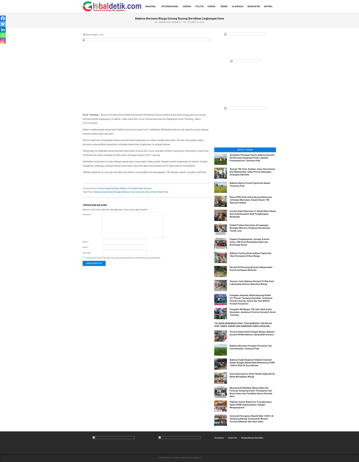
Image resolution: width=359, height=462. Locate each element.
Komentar (87, 214)
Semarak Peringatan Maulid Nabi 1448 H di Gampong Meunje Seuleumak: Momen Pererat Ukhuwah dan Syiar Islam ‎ (251, 419)
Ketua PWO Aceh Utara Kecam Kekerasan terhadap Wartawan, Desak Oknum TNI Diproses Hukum (251, 200)
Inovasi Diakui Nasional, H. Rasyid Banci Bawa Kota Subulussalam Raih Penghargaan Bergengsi (253, 214)
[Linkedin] (3, 29)
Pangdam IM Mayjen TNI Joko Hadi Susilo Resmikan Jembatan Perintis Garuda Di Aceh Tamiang (253, 312)
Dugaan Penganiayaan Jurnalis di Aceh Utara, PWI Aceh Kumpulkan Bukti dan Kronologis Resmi (249, 242)
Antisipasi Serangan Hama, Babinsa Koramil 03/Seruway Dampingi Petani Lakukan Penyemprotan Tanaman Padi (252, 158)
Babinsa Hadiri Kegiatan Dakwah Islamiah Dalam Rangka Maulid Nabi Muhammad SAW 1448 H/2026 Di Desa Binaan (252, 363)
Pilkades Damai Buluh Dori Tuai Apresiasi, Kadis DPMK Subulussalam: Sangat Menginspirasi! (251, 405)
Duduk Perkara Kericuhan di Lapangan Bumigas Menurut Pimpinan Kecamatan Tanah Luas (250, 228)
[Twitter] (3, 24)
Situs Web (87, 253)
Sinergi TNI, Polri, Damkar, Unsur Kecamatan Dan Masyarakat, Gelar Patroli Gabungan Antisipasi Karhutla (252, 172)
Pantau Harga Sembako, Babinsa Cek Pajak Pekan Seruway (124, 188)
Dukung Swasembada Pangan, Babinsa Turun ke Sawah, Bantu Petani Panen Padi (131, 192)
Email (85, 247)
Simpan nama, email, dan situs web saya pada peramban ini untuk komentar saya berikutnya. (123, 258)
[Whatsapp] (3, 35)
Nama (86, 242)
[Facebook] (3, 18)
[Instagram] (3, 41)
